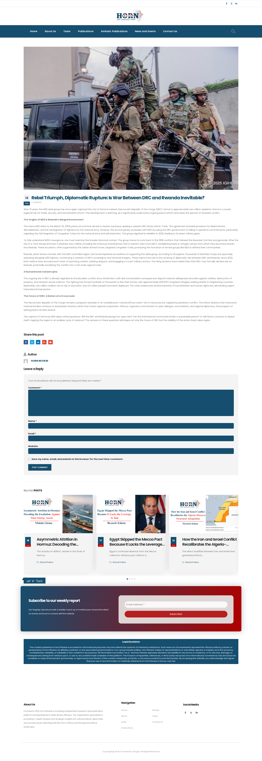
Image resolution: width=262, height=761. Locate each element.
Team (67, 31)
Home (33, 31)
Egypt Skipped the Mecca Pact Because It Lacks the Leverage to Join (63, 544)
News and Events (145, 31)
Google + (44, 342)
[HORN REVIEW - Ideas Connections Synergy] (129, 16)
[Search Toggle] (233, 31)
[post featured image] (58, 514)
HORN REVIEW (39, 361)
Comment (35, 387)
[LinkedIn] (236, 3)
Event (123, 722)
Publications (86, 31)
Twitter (32, 342)
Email (50, 342)
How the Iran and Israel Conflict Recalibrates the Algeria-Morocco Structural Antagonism (136, 547)
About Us (50, 31)
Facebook (26, 342)
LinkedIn (38, 342)
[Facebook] (226, 3)
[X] (231, 3)
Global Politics (46, 562)
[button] (127, 579)
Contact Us (170, 31)
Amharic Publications (114, 31)
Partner (155, 710)
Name (32, 421)
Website (33, 446)
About (124, 716)
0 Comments (36, 202)
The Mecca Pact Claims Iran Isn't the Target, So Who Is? (206, 542)
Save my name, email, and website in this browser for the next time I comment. (77, 459)
